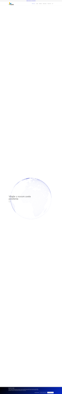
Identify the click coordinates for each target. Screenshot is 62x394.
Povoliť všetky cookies (50, 392)
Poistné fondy (49, 3)
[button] (53, 3)
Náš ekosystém (44, 3)
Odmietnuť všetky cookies (43, 392)
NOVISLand (40, 3)
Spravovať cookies (37, 392)
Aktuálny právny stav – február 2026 (31, 0)
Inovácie (37, 3)
